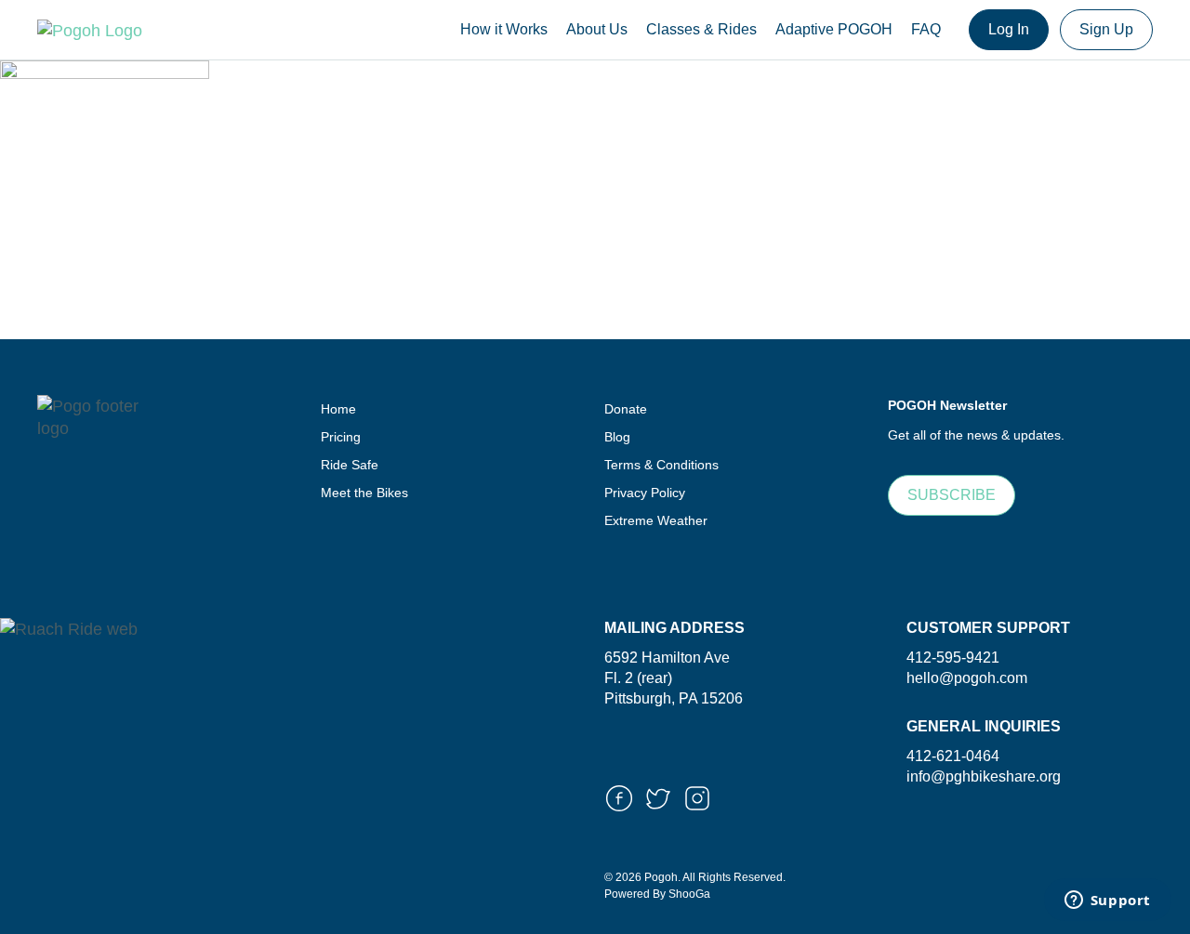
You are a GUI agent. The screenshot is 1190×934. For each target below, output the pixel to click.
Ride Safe (349, 464)
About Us (597, 29)
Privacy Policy (644, 492)
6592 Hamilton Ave (667, 657)
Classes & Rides (701, 29)
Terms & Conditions (661, 464)
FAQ (926, 29)
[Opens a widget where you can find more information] (1107, 901)
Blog (617, 436)
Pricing (341, 436)
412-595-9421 (952, 657)
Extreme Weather (655, 520)
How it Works (504, 29)
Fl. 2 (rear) (638, 678)
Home (338, 408)
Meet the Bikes (364, 492)
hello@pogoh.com (966, 678)
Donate (625, 408)
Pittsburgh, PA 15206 (673, 698)
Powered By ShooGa (657, 894)
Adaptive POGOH (833, 29)
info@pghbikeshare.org (983, 776)
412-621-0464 (952, 756)
